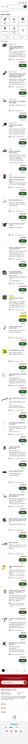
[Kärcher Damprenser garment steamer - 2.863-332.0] (4, 225)
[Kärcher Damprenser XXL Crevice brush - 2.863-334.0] (4, 328)
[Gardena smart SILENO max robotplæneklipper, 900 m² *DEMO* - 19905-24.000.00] (4, 45)
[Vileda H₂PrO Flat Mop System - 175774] (4, 176)
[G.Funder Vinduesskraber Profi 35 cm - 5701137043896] (4, 620)
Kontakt (3, 712)
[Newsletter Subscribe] (25, 682)
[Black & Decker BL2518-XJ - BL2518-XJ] (4, 472)
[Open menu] (2, 6)
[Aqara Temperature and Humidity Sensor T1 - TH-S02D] (4, 375)
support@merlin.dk (14, 698)
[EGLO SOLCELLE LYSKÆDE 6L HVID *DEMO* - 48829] (4, 100)
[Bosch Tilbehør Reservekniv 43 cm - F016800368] (4, 399)
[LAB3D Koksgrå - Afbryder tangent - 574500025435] (4, 297)
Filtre (8, 37)
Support (3, 704)
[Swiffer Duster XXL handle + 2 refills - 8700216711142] (4, 567)
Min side (3, 708)
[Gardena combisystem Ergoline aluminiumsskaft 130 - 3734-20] (4, 248)
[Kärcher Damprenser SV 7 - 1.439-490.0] (4, 201)
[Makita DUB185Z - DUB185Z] (4, 544)
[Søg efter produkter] (25, 6)
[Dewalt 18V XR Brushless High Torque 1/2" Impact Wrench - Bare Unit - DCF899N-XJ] (4, 591)
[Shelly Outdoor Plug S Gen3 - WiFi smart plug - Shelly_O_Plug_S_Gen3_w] (4, 496)
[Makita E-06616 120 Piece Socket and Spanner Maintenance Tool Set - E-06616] (4, 520)
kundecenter (23, 696)
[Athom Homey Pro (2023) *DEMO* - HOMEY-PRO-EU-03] (4, 124)
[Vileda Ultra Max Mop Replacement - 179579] (4, 448)
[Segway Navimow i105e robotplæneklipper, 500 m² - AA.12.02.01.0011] (4, 273)
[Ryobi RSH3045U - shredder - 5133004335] (4, 351)
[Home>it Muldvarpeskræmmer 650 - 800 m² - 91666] (4, 424)
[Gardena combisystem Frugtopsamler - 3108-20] (4, 150)
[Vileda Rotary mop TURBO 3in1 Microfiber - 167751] (4, 644)
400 (24, 670)
